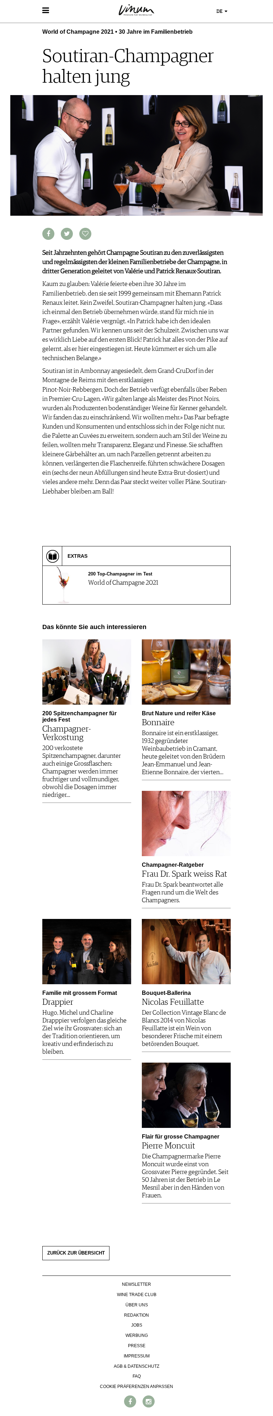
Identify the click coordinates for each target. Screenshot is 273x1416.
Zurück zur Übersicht (76, 1253)
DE (220, 11)
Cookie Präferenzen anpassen (136, 1386)
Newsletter (136, 1284)
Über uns (136, 1304)
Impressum (137, 1356)
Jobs (136, 1325)
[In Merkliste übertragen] (85, 234)
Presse (136, 1345)
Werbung (136, 1335)
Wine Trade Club (136, 1294)
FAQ (137, 1376)
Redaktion (136, 1315)
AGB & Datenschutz (136, 1366)
